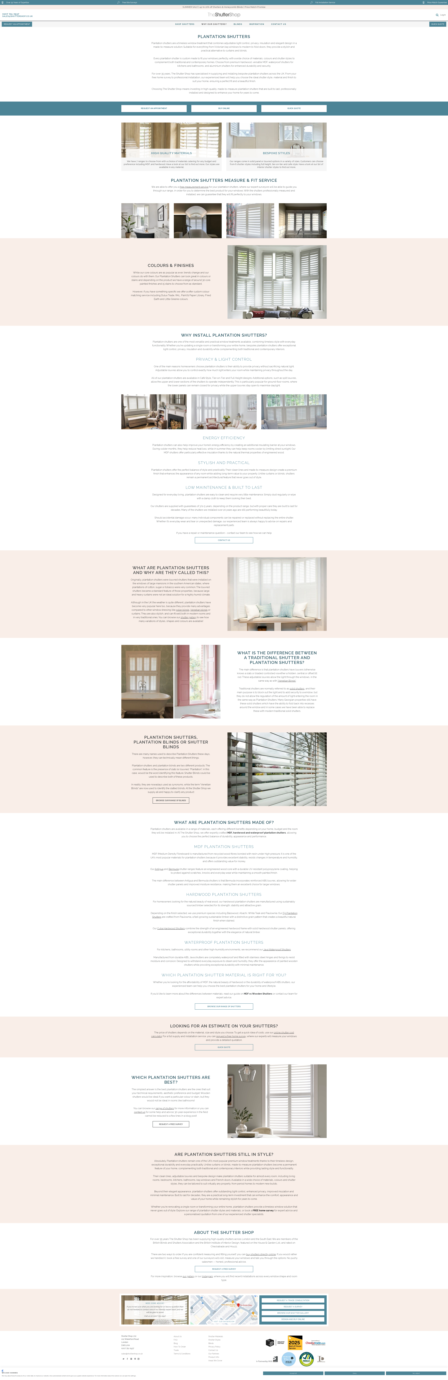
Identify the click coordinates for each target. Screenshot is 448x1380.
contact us (139, 1112)
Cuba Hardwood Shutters (171, 928)
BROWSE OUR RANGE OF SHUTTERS (224, 1006)
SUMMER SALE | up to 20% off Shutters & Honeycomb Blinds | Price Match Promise (224, 7)
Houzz (138, 1358)
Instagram (207, 1276)
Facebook (127, 1358)
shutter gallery (188, 617)
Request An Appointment (17, 24)
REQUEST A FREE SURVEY (171, 1124)
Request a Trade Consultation (293, 1300)
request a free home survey (231, 1036)
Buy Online (224, 108)
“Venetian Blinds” (287, 680)
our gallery (188, 1276)
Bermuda (174, 869)
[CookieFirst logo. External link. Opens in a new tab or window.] (3, 1371)
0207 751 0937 (10, 14)
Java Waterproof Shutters (277, 949)
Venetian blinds (199, 610)
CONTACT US (224, 540)
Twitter (123, 1358)
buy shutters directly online (261, 1254)
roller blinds (182, 610)
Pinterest (135, 1358)
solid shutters (297, 688)
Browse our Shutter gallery (293, 1313)
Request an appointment (154, 108)
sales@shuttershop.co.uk (17, 16)
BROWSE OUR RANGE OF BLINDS (171, 800)
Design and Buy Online (293, 1319)
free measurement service (194, 187)
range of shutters (165, 1108)
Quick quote (437, 24)
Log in (443, 15)
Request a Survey (293, 1307)
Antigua (159, 869)
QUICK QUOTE (224, 1047)
